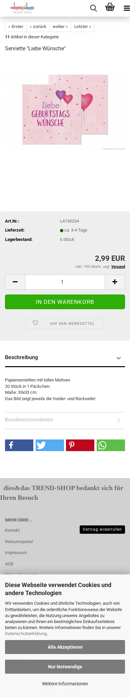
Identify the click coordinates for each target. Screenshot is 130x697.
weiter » (60, 26)
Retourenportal (19, 541)
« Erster (15, 26)
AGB (9, 563)
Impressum (16, 552)
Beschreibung (21, 357)
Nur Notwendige (65, 666)
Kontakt (12, 530)
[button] (19, 445)
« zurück (38, 26)
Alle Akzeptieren (65, 647)
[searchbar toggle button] (93, 8)
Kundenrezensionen (29, 419)
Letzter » (82, 26)
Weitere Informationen (65, 683)
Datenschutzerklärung (26, 633)
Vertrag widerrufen (102, 529)
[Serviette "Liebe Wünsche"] (65, 108)
